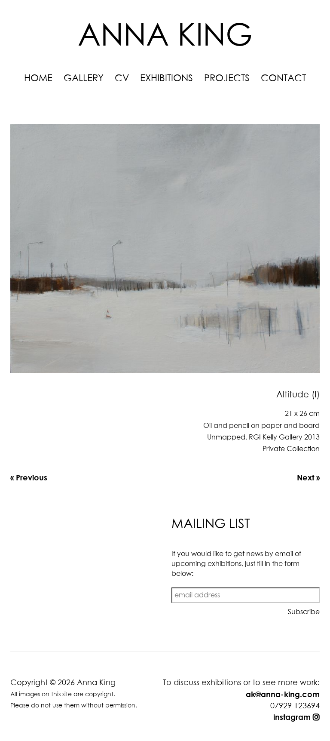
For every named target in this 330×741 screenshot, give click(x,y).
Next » (308, 477)
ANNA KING (165, 37)
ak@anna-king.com (283, 694)
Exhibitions (166, 78)
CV (122, 78)
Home (38, 78)
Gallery (84, 78)
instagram (293, 717)
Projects (227, 78)
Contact (283, 78)
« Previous (28, 477)
